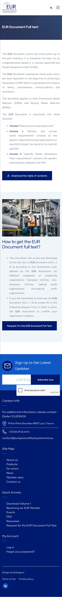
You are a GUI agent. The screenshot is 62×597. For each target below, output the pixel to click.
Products (12, 464)
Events (10, 512)
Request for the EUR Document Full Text (31, 525)
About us (12, 460)
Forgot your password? (20, 552)
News (9, 473)
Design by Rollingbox (13, 573)
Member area (14, 477)
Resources (12, 521)
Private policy (26, 579)
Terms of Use (9, 579)
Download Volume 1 (18, 503)
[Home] (9, 7)
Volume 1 (14, 126)
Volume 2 (16, 131)
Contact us (13, 482)
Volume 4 (15, 154)
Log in (10, 547)
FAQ (9, 517)
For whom (12, 468)
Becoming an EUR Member (23, 508)
